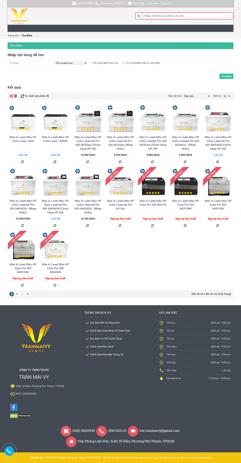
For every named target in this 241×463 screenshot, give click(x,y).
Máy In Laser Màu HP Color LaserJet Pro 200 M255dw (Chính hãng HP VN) (88, 142)
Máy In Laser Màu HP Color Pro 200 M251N (153, 202)
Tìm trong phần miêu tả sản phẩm (142, 63)
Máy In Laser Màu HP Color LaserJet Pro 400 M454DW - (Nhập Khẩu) (88, 206)
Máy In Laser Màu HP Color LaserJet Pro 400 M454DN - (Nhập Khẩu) (23, 206)
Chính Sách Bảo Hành (102, 346)
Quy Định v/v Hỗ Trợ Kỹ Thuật (106, 338)
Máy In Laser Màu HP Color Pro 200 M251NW (185, 204)
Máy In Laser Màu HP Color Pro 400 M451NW (23, 268)
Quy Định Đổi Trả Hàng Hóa (105, 322)
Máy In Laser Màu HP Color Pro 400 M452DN (55, 268)
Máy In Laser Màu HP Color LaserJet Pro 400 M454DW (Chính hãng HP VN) (55, 206)
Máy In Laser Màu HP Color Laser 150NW (55, 139)
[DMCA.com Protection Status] (21, 417)
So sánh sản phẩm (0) (37, 96)
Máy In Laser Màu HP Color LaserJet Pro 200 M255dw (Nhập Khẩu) (120, 142)
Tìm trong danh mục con (105, 63)
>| (27, 294)
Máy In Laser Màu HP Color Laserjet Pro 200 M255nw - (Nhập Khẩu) (185, 142)
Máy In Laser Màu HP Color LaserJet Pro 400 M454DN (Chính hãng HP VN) (218, 142)
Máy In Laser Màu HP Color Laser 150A (23, 139)
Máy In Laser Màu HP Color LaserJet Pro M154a (120, 204)
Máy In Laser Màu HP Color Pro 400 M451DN (218, 204)
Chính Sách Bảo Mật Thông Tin (107, 354)
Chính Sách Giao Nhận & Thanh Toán (110, 330)
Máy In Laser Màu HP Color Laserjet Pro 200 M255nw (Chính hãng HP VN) (153, 142)
